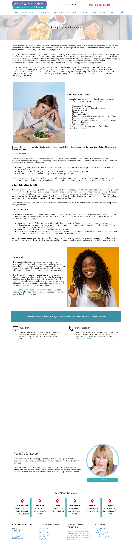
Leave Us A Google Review (104, 537)
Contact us (28, 338)
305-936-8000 (28, 290)
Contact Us (98, 531)
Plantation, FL (44, 533)
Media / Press (71, 12)
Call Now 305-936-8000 (102, 533)
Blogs (95, 12)
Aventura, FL (43, 529)
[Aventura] (39, 501)
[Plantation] (74, 501)
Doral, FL (42, 531)
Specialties (43, 12)
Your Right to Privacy (102, 529)
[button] (28, 12)
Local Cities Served (101, 535)
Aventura (39, 505)
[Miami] (92, 501)
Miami (92, 505)
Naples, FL (43, 539)
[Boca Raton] (22, 501)
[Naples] (109, 501)
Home (16, 12)
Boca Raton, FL (44, 535)
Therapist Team (58, 12)
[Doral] (57, 501)
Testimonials (84, 12)
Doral (57, 505)
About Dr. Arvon (27, 12)
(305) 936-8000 (85, 338)
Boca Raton (22, 505)
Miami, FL (42, 537)
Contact (103, 12)
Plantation (75, 505)
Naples (109, 505)
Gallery (112, 12)
